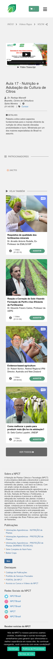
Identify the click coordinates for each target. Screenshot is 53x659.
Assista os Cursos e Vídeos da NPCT (22, 583)
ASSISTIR (37, 251)
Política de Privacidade (33, 649)
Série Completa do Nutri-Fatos (19, 549)
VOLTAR (41, 24)
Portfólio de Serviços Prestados (19, 576)
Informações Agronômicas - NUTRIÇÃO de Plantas (24, 531)
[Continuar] (49, 644)
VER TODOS (25, 451)
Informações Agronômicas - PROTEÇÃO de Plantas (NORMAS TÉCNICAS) (24, 544)
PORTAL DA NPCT (14, 580)
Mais (8, 561)
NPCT (13, 611)
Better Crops (11, 553)
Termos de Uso (26, 654)
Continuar (13, 649)
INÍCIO (10, 24)
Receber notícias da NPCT (17, 626)
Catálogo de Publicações (16, 572)
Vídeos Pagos (25, 24)
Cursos (25, 106)
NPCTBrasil (15, 596)
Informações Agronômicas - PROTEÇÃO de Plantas (24, 537)
